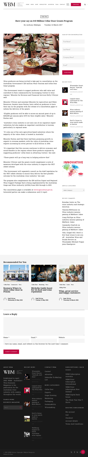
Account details (71, 421)
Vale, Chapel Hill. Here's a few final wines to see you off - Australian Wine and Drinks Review (72, 236)
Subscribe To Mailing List (53, 378)
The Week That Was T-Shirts (74, 401)
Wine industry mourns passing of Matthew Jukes (72, 213)
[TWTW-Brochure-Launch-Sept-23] (73, 178)
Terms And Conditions (74, 424)
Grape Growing (50, 395)
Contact (48, 371)
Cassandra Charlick (69, 225)
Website (62, 337)
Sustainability (50, 404)
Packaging (49, 401)
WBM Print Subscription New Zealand (72, 389)
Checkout (69, 418)
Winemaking (50, 407)
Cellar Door (44, 16)
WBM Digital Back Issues (72, 396)
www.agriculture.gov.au (43, 189)
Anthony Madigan (33, 25)
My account (70, 412)
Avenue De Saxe (8, 454)
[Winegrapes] (73, 152)
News (20, 284)
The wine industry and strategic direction (73, 204)
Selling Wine (62, 287)
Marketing (41, 284)
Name (6, 337)
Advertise (48, 374)
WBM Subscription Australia (72, 375)
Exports (48, 392)
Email (34, 337)
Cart (67, 415)
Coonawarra (14, 284)
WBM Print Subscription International (70, 381)
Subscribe (67, 72)
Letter (68, 284)
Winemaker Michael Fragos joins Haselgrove (73, 243)
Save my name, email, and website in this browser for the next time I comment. (36, 344)
